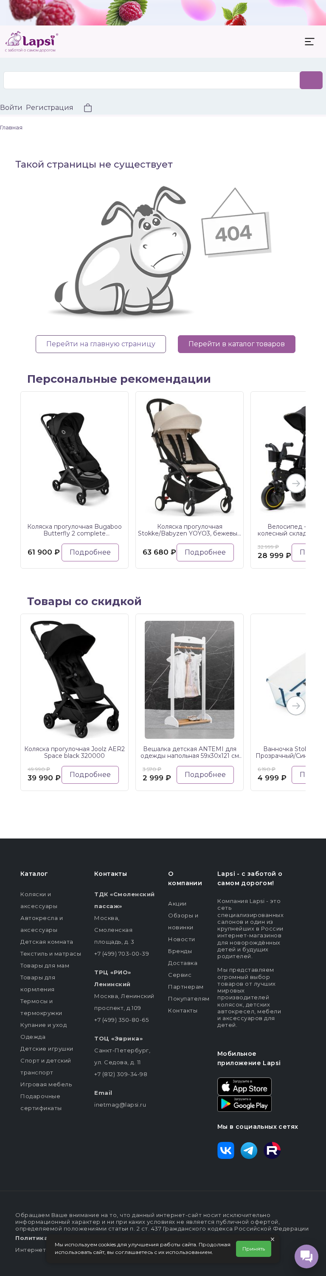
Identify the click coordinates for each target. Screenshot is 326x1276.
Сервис (179, 974)
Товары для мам (44, 965)
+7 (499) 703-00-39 (121, 953)
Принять (253, 1248)
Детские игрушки (46, 1048)
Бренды (180, 951)
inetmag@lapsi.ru (120, 1104)
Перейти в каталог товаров (236, 344)
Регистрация (49, 108)
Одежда (32, 1036)
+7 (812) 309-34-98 (120, 1074)
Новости (181, 939)
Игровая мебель (46, 1084)
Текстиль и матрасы (50, 953)
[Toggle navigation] (309, 42)
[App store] (244, 1085)
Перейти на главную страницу (100, 344)
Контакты (182, 1010)
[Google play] (244, 1102)
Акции (177, 903)
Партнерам (186, 986)
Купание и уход (43, 1024)
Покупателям (189, 998)
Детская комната (46, 941)
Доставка (182, 962)
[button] (82, 109)
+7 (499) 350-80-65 (121, 1019)
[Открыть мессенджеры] (306, 1256)
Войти (11, 108)
